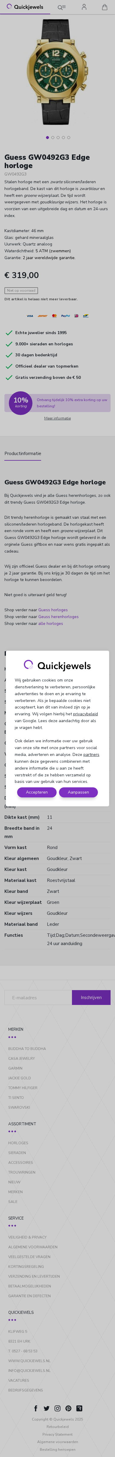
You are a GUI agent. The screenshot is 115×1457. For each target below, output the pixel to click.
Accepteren (37, 792)
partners (91, 754)
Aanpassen (78, 792)
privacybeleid (85, 714)
